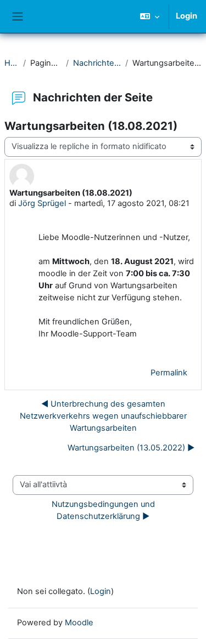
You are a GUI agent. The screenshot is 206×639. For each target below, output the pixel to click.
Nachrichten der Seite (97, 63)
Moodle (79, 622)
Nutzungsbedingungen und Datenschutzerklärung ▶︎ (104, 510)
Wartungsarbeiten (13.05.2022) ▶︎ (131, 448)
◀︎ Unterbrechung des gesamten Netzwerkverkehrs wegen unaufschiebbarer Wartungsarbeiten (103, 416)
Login (186, 16)
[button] (149, 16)
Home (11, 63)
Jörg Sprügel (42, 203)
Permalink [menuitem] (169, 373)
